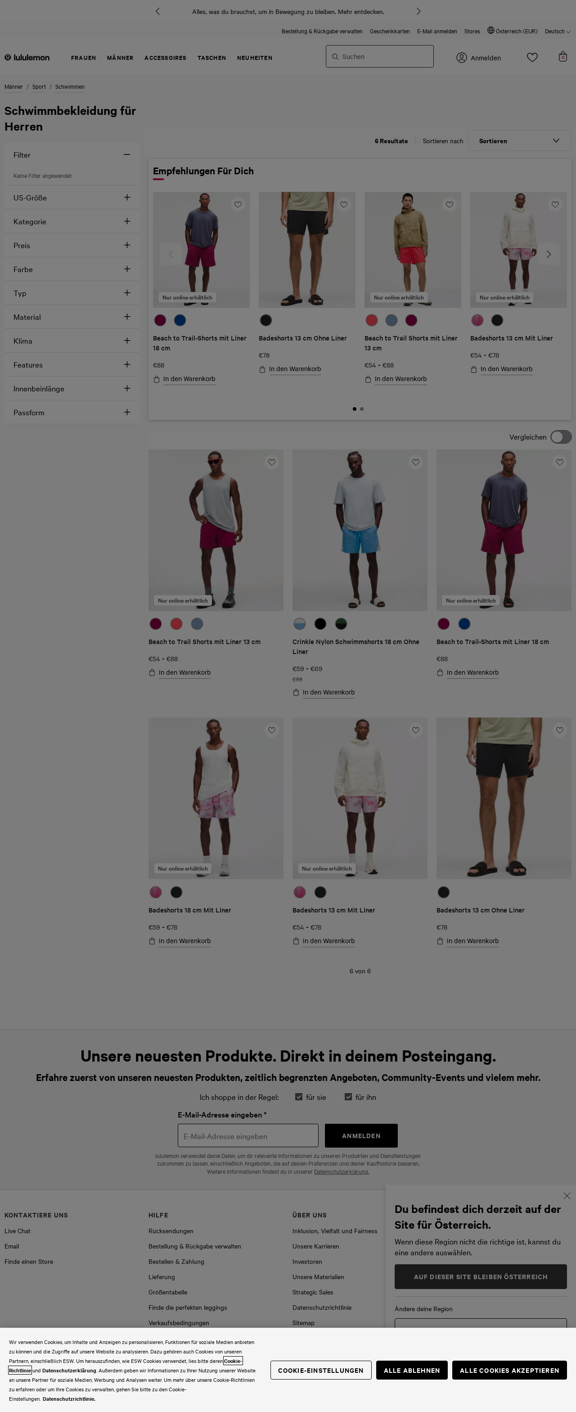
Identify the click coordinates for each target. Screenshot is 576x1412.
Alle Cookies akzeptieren (509, 1370)
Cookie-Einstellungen (321, 1370)
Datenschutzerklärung (69, 1370)
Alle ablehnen (412, 1370)
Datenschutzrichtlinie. (69, 1398)
